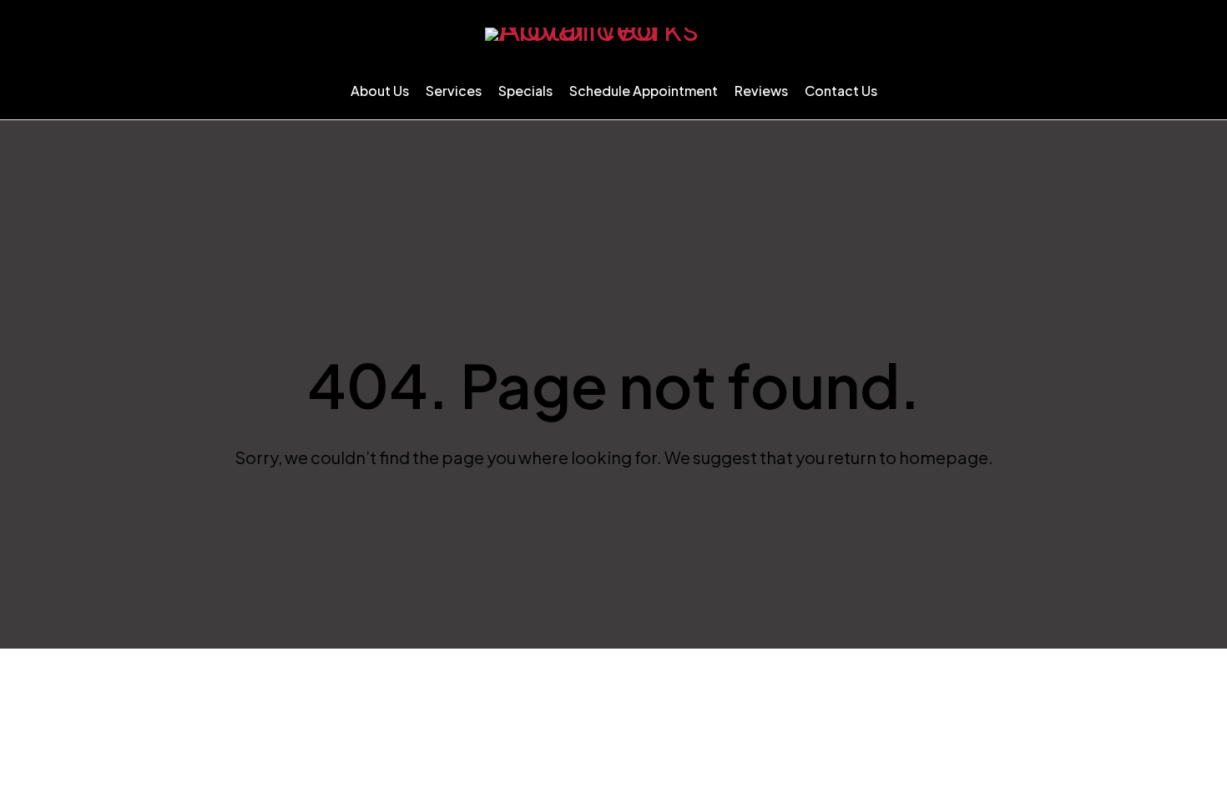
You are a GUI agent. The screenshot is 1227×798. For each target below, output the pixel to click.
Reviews (761, 90)
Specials (525, 90)
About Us (380, 90)
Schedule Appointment (643, 90)
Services (454, 90)
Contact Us (841, 90)
